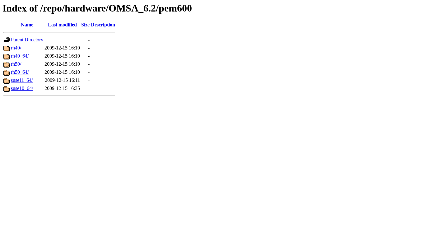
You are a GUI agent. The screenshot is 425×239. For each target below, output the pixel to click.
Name (27, 24)
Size (85, 24)
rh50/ (16, 64)
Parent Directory (27, 39)
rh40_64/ (20, 56)
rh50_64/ (20, 72)
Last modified (62, 24)
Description (103, 24)
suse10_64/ (22, 88)
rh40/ (16, 47)
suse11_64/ (22, 80)
